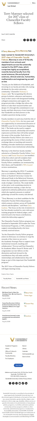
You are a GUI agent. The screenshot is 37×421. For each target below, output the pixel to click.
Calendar (25, 351)
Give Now (18, 365)
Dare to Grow (26, 356)
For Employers (9, 358)
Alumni (24, 346)
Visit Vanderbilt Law (28, 354)
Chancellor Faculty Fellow (11, 121)
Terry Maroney (21, 51)
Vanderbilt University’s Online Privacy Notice (18, 378)
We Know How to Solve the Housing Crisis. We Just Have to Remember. (11, 294)
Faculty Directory (10, 356)
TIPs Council (28, 165)
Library (24, 348)
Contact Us (23, 376)
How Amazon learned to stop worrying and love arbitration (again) (11, 317)
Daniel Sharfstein (18, 156)
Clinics (7, 348)
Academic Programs (11, 346)
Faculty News (7, 278)
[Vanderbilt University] (18, 340)
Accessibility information (11, 410)
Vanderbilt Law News (22, 278)
